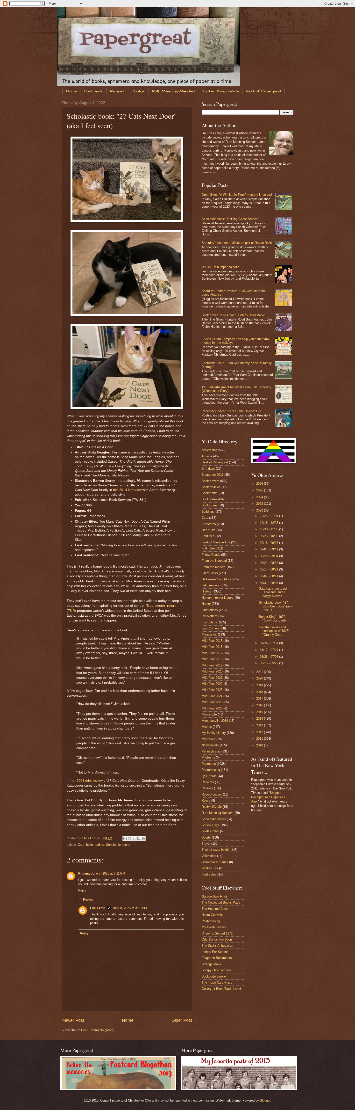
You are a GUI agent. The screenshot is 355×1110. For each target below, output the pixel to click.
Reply (82, 890)
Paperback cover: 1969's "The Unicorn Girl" (232, 411)
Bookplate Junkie (214, 976)
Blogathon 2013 (212, 474)
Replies (88, 899)
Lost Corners (211, 628)
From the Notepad (214, 560)
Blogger (265, 1100)
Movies (207, 727)
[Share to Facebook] (138, 838)
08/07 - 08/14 (269, 576)
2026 (260, 483)
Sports (206, 837)
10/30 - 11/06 (269, 529)
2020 (260, 678)
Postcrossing (211, 770)
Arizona (207, 456)
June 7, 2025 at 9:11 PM (108, 873)
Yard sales (209, 874)
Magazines (209, 634)
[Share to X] (134, 838)
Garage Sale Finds (215, 896)
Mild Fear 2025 (212, 702)
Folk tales (208, 548)
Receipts (208, 782)
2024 (260, 497)
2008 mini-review (90, 780)
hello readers (95, 845)
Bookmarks (210, 493)
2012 (260, 732)
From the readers (214, 567)
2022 (260, 510)
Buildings (208, 511)
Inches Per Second (215, 952)
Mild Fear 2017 (212, 653)
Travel (206, 843)
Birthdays (208, 468)
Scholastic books (118, 845)
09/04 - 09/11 (269, 549)
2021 (260, 672)
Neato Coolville (212, 915)
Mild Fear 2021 (212, 677)
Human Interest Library (218, 597)
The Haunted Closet (215, 909)
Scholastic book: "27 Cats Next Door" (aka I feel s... (275, 606)
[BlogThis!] (129, 838)
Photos (138, 91)
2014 (260, 718)
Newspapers (210, 745)
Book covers (210, 481)
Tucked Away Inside (221, 91)
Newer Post (73, 1020)
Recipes (117, 91)
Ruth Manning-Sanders (174, 91)
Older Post (181, 1020)
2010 (260, 745)
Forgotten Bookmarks (217, 958)
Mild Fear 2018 (212, 659)
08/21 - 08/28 (269, 563)
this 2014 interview (127, 490)
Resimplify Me (212, 807)
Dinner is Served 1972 (217, 933)
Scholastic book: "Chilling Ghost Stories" (230, 219)
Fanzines (208, 536)
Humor (206, 604)
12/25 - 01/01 (269, 516)
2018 (260, 692)
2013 (260, 725)
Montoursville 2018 (215, 721)
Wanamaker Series (215, 862)
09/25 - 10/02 (269, 536)
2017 (260, 698)
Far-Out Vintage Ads (216, 542)
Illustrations (210, 610)
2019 (260, 685)
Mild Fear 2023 (212, 690)
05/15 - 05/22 (269, 663)
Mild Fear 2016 (212, 647)
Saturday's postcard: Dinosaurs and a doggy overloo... (273, 592)
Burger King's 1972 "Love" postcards (272, 618)
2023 (260, 503)
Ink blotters (209, 616)
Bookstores (210, 505)
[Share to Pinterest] (143, 838)
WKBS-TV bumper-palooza (220, 267)
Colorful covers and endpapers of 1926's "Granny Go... (275, 630)
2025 (260, 490)
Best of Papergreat (263, 91)
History (207, 591)
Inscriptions (210, 622)
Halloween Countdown (217, 579)
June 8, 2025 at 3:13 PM (130, 908)
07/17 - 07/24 (269, 650)
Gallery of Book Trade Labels (222, 989)
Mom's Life (209, 714)
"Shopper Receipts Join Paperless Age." (268, 797)
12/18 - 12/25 (269, 523)
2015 (260, 712)
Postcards (93, 91)
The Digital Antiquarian (217, 945)
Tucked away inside (215, 850)
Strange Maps (211, 964)
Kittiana (84, 873)
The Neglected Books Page (221, 902)
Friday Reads (211, 554)
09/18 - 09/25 (269, 543)
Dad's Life (208, 530)
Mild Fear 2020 (212, 671)
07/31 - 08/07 (269, 583)
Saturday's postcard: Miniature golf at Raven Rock (237, 243)
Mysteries (208, 739)
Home (71, 91)
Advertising (209, 450)
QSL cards (209, 776)
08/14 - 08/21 (269, 569)
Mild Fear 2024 (212, 696)
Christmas (209, 524)
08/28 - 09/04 (269, 556)
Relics (206, 800)
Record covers (212, 794)
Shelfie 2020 (210, 831)
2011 (260, 738)
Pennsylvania (211, 751)
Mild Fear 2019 (212, 665)
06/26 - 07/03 (269, 656)
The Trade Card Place (217, 982)
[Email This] (124, 838)
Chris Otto (89, 838)
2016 (260, 705)
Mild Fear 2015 (212, 641)
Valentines (209, 856)
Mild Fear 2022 (212, 684)
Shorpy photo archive (216, 970)
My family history (214, 733)
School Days (211, 825)
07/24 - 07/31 (269, 643)
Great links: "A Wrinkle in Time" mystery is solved (237, 195)
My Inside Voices (214, 927)
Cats (81, 845)
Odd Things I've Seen (217, 939)
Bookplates (209, 499)
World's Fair (210, 868)
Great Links (210, 573)
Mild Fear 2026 (212, 708)
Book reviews (211, 487)
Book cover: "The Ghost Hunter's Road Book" (233, 315)
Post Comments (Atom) (97, 1030)
